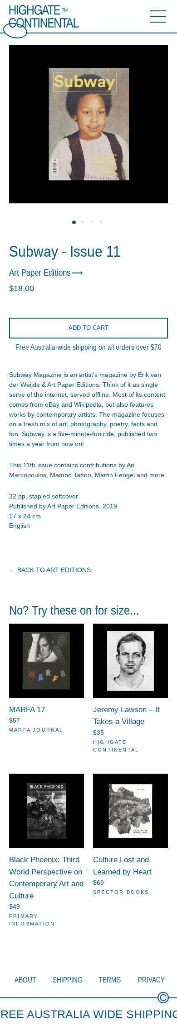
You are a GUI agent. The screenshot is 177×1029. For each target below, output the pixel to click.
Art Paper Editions (40, 272)
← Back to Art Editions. (51, 569)
